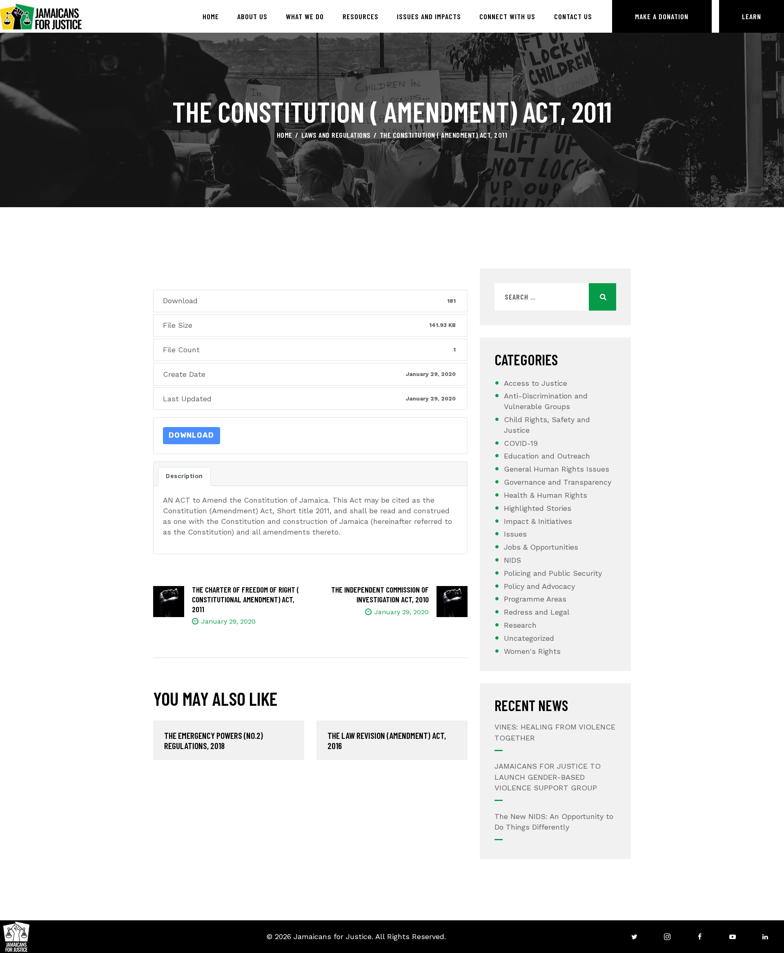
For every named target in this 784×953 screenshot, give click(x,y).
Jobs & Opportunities (541, 547)
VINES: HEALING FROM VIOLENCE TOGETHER (554, 732)
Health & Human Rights (545, 495)
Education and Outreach (547, 456)
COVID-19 (521, 443)
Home (284, 134)
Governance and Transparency (557, 482)
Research (520, 625)
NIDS (512, 560)
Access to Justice (535, 383)
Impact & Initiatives (538, 521)
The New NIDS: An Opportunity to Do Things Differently (553, 821)
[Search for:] (555, 297)
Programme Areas (535, 599)
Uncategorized (529, 638)
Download (191, 435)
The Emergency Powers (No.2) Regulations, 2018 (213, 740)
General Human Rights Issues (556, 469)
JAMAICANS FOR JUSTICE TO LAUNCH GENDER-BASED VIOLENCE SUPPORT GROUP (547, 777)
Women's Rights (532, 651)
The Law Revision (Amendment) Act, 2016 (386, 740)
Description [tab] (184, 476)
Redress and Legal (537, 612)
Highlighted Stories (537, 508)
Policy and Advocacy (539, 586)
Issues (515, 534)
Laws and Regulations (336, 134)
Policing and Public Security (553, 573)
